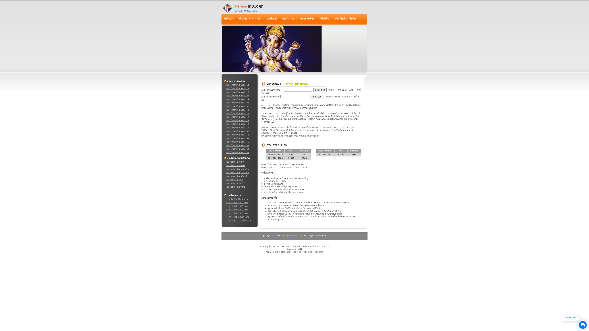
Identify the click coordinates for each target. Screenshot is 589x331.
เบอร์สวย (272, 18)
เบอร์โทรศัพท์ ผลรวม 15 (237, 89)
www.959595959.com (292, 235)
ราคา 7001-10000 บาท (237, 217)
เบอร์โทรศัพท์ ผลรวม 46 (237, 128)
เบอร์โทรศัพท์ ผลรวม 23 (237, 96)
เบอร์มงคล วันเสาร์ (234, 183)
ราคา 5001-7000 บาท (237, 213)
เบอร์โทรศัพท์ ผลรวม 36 (237, 106)
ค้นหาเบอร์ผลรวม (269, 97)
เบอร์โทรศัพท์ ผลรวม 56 (237, 146)
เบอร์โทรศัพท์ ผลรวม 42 (237, 117)
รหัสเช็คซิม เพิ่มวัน (345, 18)
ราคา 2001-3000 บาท (237, 206)
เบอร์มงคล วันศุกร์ (234, 180)
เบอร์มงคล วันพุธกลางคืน (237, 173)
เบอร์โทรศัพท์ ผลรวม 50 (237, 131)
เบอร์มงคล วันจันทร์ (235, 162)
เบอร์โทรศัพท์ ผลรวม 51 (237, 135)
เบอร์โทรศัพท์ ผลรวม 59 (237, 149)
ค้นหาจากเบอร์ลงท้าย (271, 90)
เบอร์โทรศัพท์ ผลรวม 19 (237, 92)
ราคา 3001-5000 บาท (237, 210)
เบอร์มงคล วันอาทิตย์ (235, 187)
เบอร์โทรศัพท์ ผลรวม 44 (237, 121)
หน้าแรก (228, 18)
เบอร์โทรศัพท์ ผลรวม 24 (237, 99)
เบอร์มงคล (288, 18)
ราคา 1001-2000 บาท (237, 203)
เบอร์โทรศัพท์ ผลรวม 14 (237, 85)
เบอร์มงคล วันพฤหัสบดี (236, 176)
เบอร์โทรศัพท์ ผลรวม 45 (237, 124)
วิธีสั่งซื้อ (324, 18)
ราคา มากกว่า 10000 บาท (239, 220)
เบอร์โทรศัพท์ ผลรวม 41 (237, 113)
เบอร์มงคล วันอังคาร (235, 166)
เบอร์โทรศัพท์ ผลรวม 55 (237, 142)
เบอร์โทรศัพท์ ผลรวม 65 (237, 153)
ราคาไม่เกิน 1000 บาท (237, 199)
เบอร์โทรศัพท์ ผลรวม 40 (237, 110)
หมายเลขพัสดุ (307, 18)
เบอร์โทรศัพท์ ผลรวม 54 (237, 138)
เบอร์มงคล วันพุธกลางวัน (237, 169)
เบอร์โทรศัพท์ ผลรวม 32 (237, 103)
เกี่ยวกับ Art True (250, 18)
